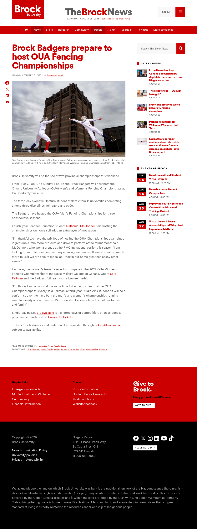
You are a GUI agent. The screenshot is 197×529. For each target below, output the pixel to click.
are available (45, 312)
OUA (82, 349)
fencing (57, 349)
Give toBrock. (143, 386)
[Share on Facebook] (7, 83)
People (98, 29)
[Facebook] (136, 438)
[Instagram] (150, 438)
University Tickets (60, 317)
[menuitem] (171, 12)
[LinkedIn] (156, 438)
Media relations (83, 399)
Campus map (21, 399)
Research (63, 29)
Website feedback (85, 404)
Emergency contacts (26, 389)
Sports (125, 29)
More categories (163, 29)
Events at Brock (154, 168)
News (37, 29)
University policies (24, 455)
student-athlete (92, 349)
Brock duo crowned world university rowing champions (164, 108)
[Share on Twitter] (7, 89)
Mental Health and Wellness (31, 394)
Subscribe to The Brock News (116, 18)
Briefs (49, 29)
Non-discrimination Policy (29, 450)
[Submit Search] (180, 48)
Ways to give (143, 405)
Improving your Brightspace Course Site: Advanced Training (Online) (166, 207)
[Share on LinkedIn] (7, 95)
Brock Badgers (34, 349)
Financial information (26, 404)
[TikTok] (171, 438)
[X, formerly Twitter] (143, 438)
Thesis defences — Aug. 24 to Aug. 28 (165, 92)
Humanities (42, 346)
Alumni (112, 29)
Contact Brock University (90, 394)
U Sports (103, 349)
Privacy (17, 459)
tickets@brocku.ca (107, 325)
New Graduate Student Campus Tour (163, 191)
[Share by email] (7, 101)
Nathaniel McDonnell (80, 226)
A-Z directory (143, 447)
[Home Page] (26, 30)
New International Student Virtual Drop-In (165, 177)
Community (82, 29)
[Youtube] (164, 438)
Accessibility (34, 459)
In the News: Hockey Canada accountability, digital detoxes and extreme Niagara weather (166, 75)
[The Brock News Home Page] (98, 12)
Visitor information (85, 389)
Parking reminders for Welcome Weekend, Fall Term (163, 125)
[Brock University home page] (28, 10)
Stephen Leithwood (55, 75)
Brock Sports (47, 349)
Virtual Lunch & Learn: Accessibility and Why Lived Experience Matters (166, 225)
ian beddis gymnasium (70, 349)
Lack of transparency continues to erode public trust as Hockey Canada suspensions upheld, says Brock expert (164, 145)
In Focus (143, 29)
